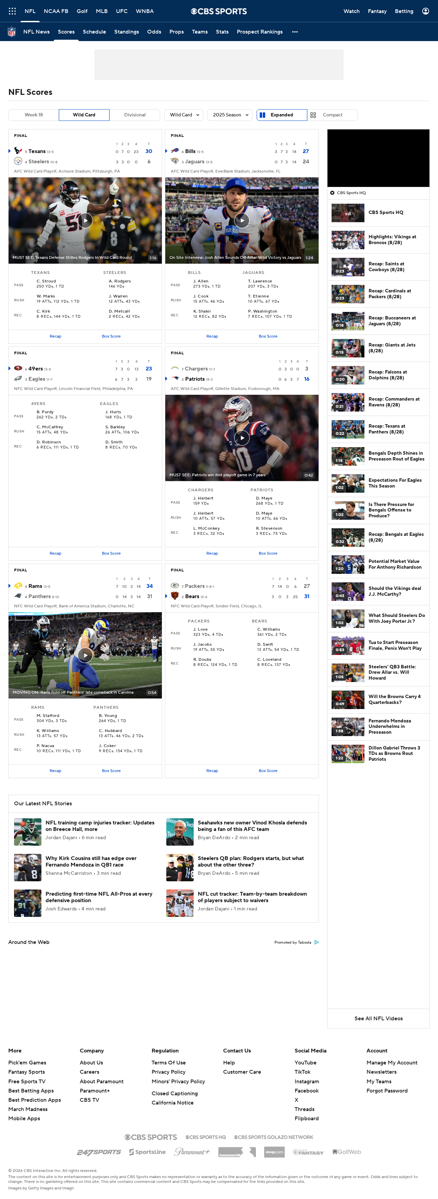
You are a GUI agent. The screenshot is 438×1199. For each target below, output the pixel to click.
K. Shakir (202, 312)
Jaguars (194, 161)
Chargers (196, 368)
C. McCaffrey (50, 427)
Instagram (307, 1081)
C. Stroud (46, 281)
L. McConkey (206, 529)
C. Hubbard (110, 731)
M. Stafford (48, 716)
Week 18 (34, 115)
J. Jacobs (202, 645)
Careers (89, 1072)
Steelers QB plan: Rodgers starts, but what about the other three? (251, 861)
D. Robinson (49, 442)
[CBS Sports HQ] (205, 1136)
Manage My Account (391, 1062)
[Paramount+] (192, 1150)
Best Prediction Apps (34, 1100)
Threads (304, 1109)
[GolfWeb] (347, 1152)
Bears (192, 596)
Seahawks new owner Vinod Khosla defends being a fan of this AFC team (252, 826)
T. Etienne (258, 296)
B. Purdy (45, 412)
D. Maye (264, 498)
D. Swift (265, 645)
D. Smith (114, 442)
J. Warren (118, 296)
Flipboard (307, 1118)
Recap (55, 336)
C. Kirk (43, 312)
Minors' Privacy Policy (178, 1081)
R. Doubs (202, 660)
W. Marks (46, 296)
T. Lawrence (260, 281)
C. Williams (268, 630)
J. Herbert (203, 498)
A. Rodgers (120, 281)
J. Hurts (113, 412)
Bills (190, 151)
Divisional (135, 115)
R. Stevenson (269, 529)
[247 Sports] (99, 1150)
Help (229, 1062)
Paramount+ (95, 1090)
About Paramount (102, 1081)
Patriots (195, 379)
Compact (333, 115)
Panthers (39, 596)
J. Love (200, 630)
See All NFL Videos (379, 1018)
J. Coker (107, 746)
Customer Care (242, 1072)
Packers (195, 586)
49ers (35, 368)
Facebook (307, 1090)
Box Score (111, 336)
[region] (378, 158)
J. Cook (200, 296)
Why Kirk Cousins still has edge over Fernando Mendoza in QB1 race (91, 861)
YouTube (306, 1062)
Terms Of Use (169, 1062)
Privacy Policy (168, 1072)
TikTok (302, 1072)
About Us (91, 1062)
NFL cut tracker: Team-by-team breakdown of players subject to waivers (252, 897)
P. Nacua (45, 746)
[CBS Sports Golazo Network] (273, 1136)
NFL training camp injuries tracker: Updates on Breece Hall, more (100, 826)
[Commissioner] (237, 1149)
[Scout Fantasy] (308, 1151)
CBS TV (89, 1100)
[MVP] (274, 1149)
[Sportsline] (147, 1151)
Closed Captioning (175, 1093)
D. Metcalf (119, 312)
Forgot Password (387, 1090)
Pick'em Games (27, 1062)
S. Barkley (115, 427)
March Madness (28, 1109)
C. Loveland (269, 660)
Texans (37, 151)
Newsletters (381, 1072)
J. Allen (201, 281)
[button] (295, 31)
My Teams (378, 1081)
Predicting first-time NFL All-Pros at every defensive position (99, 897)
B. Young (108, 716)
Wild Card (84, 115)
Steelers (38, 161)
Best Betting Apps (31, 1090)
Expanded (282, 115)
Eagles (36, 379)
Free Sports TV (27, 1081)
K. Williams (48, 731)
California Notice (173, 1102)
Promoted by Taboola (292, 942)
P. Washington (262, 312)
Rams (35, 586)
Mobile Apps (24, 1118)
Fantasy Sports (26, 1072)
